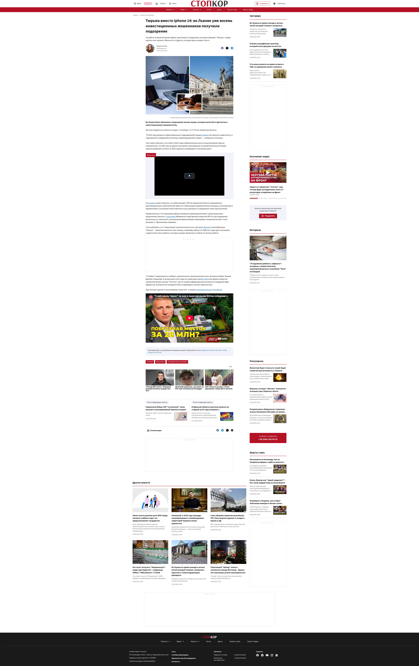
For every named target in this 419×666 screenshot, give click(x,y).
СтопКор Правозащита (180, 655)
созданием (170, 216)
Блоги (209, 10)
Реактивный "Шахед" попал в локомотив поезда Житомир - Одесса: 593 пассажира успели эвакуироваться (228, 570)
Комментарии (155, 430)
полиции (151, 203)
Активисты (176, 662)
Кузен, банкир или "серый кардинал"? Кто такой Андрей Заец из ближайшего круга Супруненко (267, 483)
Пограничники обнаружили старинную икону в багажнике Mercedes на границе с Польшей (268, 412)
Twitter (224, 350)
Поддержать (264, 3)
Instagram (151, 352)
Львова (205, 135)
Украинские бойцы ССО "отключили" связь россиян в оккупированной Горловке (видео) (166, 408)
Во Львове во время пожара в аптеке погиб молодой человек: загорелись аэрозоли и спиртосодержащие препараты (188, 571)
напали (206, 279)
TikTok (158, 352)
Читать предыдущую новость (157, 402)
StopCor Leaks (232, 10)
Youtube (218, 350)
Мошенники (160, 362)
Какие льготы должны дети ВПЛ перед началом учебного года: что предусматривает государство (150, 518)
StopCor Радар (248, 10)
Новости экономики (147, 15)
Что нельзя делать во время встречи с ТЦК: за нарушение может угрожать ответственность (267, 67)
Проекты (169, 10)
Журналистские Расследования (184, 658)
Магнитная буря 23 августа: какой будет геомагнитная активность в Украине (268, 369)
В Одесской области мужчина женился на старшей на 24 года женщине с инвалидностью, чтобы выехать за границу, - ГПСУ (212, 411)
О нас (174, 652)
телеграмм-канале (204, 289)
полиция (150, 362)
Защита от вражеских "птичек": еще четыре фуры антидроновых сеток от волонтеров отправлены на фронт (266, 190)
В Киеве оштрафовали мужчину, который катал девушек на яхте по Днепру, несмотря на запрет (265, 46)
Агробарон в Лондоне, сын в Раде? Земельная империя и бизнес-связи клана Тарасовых (266, 503)
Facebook (218, 289)
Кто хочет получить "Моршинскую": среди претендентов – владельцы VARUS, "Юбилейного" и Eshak (149, 570)
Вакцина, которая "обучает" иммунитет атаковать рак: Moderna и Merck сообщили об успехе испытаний (268, 391)
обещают (207, 227)
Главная (135, 15)
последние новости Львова (177, 362)
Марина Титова (162, 46)
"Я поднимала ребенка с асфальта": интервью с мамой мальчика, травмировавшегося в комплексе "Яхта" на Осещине (268, 267)
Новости (196, 10)
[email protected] (149, 661)
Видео (182, 10)
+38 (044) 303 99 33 (268, 439)
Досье (219, 10)
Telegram (204, 350)
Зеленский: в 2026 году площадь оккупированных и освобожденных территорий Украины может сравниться (188, 519)
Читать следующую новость (203, 402)
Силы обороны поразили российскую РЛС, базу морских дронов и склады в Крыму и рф (228, 518)
